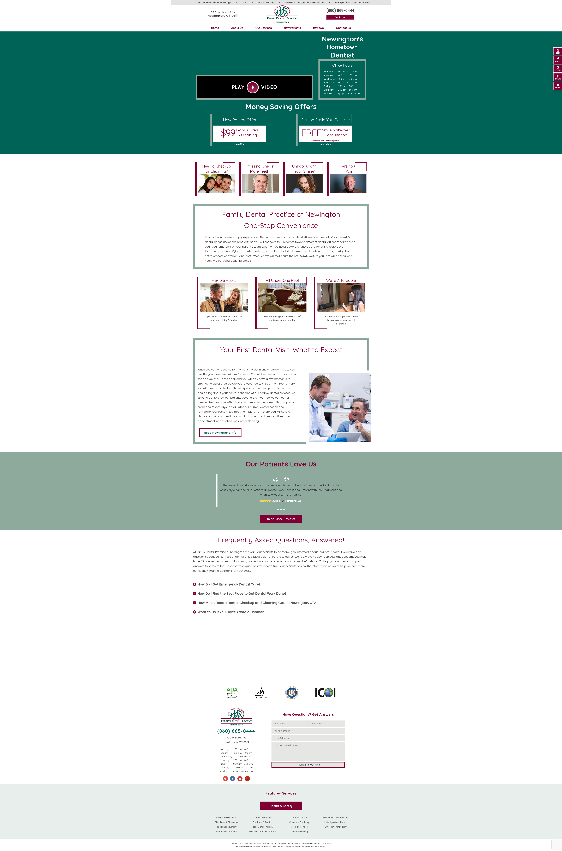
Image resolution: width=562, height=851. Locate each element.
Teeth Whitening (299, 831)
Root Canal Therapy (263, 826)
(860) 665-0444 (340, 10)
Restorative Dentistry (226, 831)
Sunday (328, 93)
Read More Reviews (281, 519)
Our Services (263, 28)
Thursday (329, 82)
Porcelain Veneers (299, 826)
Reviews (318, 28)
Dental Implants (299, 817)
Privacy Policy (315, 843)
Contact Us (343, 28)
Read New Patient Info (220, 432)
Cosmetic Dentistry (299, 822)
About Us (237, 28)
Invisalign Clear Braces (335, 822)
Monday (328, 71)
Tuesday (328, 75)
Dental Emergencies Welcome (304, 2)
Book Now (340, 17)
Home (215, 28)
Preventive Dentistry (226, 817)
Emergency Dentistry (336, 826)
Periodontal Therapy (226, 826)
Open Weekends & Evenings (213, 2)
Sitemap (273, 843)
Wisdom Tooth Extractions (262, 831)
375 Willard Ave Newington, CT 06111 (223, 14)
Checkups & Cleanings (226, 822)
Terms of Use (326, 843)
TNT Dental (305, 843)
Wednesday (330, 79)
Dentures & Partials (263, 822)
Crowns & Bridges (263, 817)
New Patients (292, 28)
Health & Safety (281, 806)
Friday (327, 86)
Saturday (329, 89)
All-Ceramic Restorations (336, 817)
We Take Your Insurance (258, 2)
